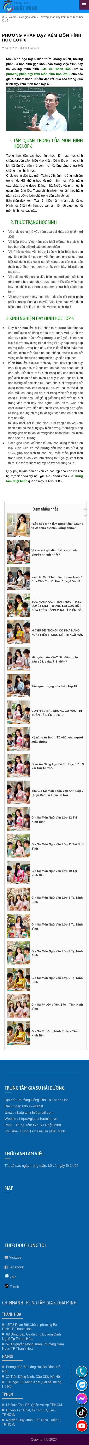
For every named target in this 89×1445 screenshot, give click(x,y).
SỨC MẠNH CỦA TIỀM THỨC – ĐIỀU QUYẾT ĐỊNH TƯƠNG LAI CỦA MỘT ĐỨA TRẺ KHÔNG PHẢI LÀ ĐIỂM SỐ (56, 606)
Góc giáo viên (27, 17)
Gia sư (12, 17)
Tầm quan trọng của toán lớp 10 (54, 686)
